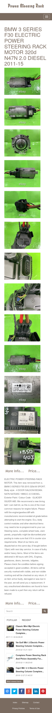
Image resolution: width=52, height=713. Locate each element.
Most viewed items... (15, 681)
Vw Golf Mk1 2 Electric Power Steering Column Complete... (30, 644)
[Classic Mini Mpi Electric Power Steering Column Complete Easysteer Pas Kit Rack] (10, 629)
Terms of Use (34, 708)
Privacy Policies (18, 708)
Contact (36, 702)
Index (15, 702)
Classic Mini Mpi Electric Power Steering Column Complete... (28, 630)
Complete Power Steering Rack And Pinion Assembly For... (31, 657)
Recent (26, 619)
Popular (12, 619)
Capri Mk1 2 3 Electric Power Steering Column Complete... (30, 669)
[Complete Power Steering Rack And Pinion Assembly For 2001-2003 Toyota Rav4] (10, 658)
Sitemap (25, 702)
